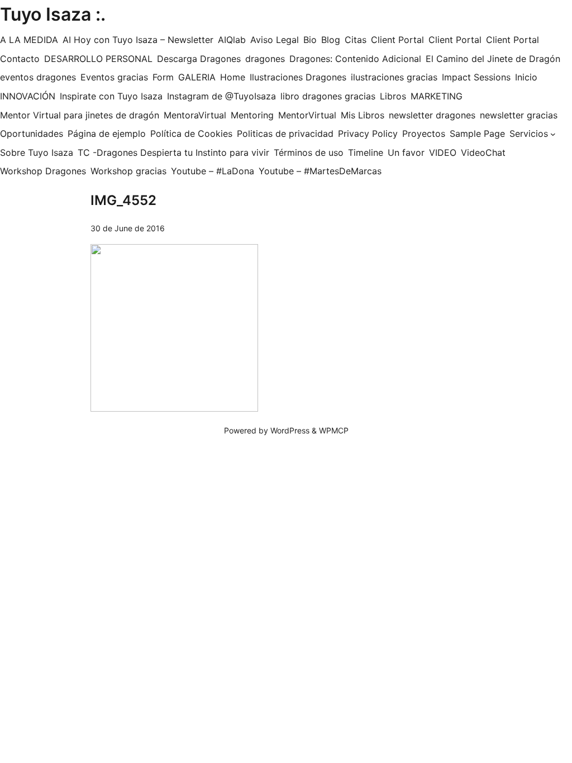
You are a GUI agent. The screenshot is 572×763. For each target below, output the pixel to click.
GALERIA (197, 77)
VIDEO (442, 152)
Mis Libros (362, 115)
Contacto (20, 58)
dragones (265, 58)
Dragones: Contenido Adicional (355, 58)
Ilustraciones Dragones (298, 77)
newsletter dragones (432, 115)
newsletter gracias (518, 115)
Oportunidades (31, 133)
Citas (355, 39)
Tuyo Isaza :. (53, 14)
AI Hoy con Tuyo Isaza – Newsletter (138, 39)
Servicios (528, 133)
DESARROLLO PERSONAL (98, 58)
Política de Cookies (191, 133)
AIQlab (232, 39)
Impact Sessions (476, 77)
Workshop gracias (128, 171)
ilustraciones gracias (394, 77)
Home (232, 77)
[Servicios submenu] (553, 134)
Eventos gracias (114, 77)
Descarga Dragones (199, 58)
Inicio (526, 77)
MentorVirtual (307, 115)
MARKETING (437, 96)
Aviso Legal (274, 39)
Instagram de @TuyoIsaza (221, 96)
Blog (330, 39)
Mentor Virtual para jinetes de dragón (79, 115)
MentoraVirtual (195, 115)
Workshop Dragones (43, 171)
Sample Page (477, 133)
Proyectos (423, 133)
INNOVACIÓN (27, 96)
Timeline (365, 152)
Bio (310, 39)
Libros (393, 96)
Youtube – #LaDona (212, 171)
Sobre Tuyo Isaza (36, 152)
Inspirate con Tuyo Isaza (111, 96)
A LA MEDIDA (29, 39)
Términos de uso (309, 152)
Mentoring (252, 115)
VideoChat (483, 152)
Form (163, 77)
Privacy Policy (368, 133)
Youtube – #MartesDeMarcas (320, 171)
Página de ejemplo (107, 133)
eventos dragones (38, 77)
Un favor (406, 152)
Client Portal (397, 39)
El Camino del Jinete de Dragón (493, 58)
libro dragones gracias (327, 96)
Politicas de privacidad (285, 133)
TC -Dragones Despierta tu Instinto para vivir (173, 152)
